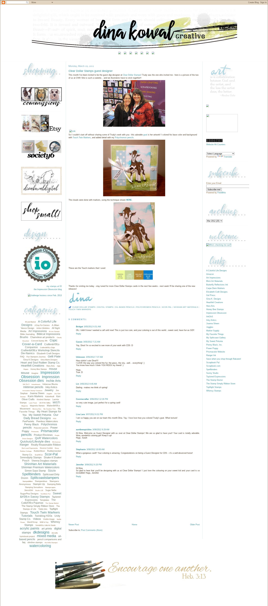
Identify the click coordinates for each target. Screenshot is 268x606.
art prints (47, 528)
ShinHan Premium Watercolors (40, 467)
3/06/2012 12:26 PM (99, 399)
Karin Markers (35, 396)
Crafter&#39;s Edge (47, 347)
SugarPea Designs (29, 493)
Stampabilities (27, 481)
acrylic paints (29, 528)
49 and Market (30, 322)
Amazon (210, 274)
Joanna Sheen (37, 393)
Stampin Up (39, 484)
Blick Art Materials (214, 281)
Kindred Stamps (43, 399)
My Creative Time (49, 409)
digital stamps (105, 307)
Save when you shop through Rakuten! (223, 359)
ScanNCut (38, 455)
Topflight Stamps (213, 387)
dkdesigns (41, 532)
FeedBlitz (221, 192)
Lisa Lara (80, 414)
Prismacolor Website (215, 352)
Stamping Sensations (34, 487)
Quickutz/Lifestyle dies (35, 441)
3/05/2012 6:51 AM (92, 326)
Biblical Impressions (48, 334)
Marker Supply (212, 330)
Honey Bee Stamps (39, 369)
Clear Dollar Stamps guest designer (91, 71)
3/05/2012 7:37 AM (94, 357)
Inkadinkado (35, 384)
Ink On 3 (26, 384)
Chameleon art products (42, 337)
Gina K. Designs (213, 299)
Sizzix (52, 470)
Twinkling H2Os (43, 516)
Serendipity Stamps (31, 457)
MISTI (56, 402)
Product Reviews (43, 435)
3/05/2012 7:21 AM (91, 342)
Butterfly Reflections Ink (217, 285)
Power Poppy (212, 348)
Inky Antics (51, 387)
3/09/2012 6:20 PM (93, 464)
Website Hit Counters (215, 144)
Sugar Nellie (50, 490)
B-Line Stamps (54, 331)
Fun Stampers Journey (36, 357)
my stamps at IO (54, 286)
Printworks (35, 431)
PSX (54, 418)
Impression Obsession (40, 374)
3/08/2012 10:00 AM (96, 449)
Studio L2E (39, 490)
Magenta (24, 406)
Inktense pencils (33, 387)
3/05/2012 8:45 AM (88, 384)
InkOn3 (209, 316)
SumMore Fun (46, 494)
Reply (78, 334)
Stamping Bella (54, 484)
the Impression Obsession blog (48, 289)
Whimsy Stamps (213, 391)
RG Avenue (56, 442)
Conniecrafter (82, 399)
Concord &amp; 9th (39, 341)
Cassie (79, 342)
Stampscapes (50, 487)
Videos (37, 518)
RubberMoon (39, 451)
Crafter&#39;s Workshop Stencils (40, 350)
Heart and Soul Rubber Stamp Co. (40, 362)
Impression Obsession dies (39, 379)
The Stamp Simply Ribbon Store (38, 506)
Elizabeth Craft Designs (48, 353)
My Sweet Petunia (40, 414)
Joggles (49, 393)
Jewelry (49, 390)
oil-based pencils (124, 307)
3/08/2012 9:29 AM (100, 429)
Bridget (79, 326)
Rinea (57, 448)
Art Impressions (37, 331)
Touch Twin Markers (45, 512)
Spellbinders (31, 474)
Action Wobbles (43, 328)
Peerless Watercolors (47, 421)
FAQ (22, 356)
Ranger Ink (211, 355)
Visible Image (49, 519)
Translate (228, 157)
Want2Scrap (32, 522)
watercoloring (40, 546)
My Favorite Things (215, 334)
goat (145, 135)
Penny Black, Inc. (214, 345)
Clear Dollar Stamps (132, 75)
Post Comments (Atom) (91, 530)
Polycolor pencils (41, 428)
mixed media (46, 536)
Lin (77, 384)
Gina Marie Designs (49, 360)
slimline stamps (34, 542)
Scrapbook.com (213, 366)
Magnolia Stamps (37, 406)
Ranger (24, 444)
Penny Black (31, 424)
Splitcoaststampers (44, 478)
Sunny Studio (212, 373)
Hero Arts (50, 366)
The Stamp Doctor (214, 380)
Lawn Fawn (33, 403)
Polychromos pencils (124, 137)
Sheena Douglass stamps (44, 460)
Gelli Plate (54, 356)
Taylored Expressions (216, 376)
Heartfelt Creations (32, 365)
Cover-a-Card (32, 344)
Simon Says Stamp (35, 470)
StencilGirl (28, 490)
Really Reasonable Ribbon (46, 444)
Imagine (34, 373)
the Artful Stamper (51, 542)
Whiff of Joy (44, 522)
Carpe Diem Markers (215, 288)
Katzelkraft (49, 396)
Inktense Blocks (50, 384)
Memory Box (36, 409)
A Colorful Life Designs (216, 270)
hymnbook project (27, 536)
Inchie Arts (53, 380)
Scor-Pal (51, 454)
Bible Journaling (27, 334)
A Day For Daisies (42, 325)
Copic (53, 340)
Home (134, 524)
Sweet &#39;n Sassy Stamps (40, 495)
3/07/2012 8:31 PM (94, 414)
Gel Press (210, 295)
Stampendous (41, 481)
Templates (44, 500)
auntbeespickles (84, 429)
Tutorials (27, 515)
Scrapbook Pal (212, 362)
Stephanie (81, 449)
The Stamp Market (52, 503)
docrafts (55, 533)
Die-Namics (28, 353)
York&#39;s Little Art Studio (45, 525)
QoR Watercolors (46, 438)
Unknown (80, 357)
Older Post (195, 524)
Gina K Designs (30, 359)
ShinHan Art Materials (40, 464)
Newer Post (74, 524)
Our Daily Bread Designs (41, 416)
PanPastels (28, 421)
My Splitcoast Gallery (216, 337)
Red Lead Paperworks (30, 448)
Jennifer (80, 464)
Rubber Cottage (26, 451)
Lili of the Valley (45, 403)
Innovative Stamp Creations (32, 390)
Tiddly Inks (42, 509)
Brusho (24, 337)
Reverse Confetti (46, 448)
